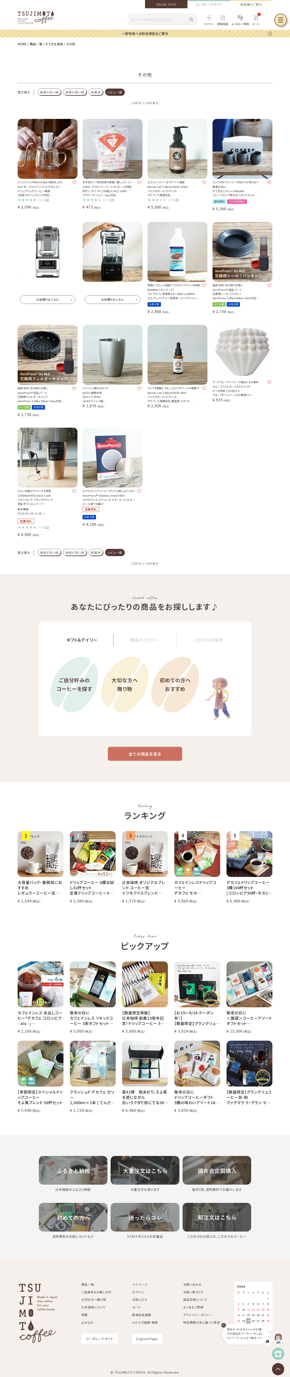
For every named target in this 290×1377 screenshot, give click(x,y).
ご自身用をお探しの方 (96, 1292)
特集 (84, 1315)
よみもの (87, 1322)
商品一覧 (36, 44)
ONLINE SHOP (166, 4)
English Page (147, 1338)
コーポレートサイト (208, 4)
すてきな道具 (54, 44)
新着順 (96, 92)
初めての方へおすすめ (175, 684)
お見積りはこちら (47, 299)
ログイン (209, 24)
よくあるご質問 (240, 24)
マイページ (140, 1284)
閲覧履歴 (222, 24)
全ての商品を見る (145, 754)
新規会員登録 (141, 1315)
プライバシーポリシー (197, 1315)
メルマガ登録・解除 (145, 1322)
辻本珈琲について (93, 1307)
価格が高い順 (74, 92)
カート (136, 1307)
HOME (22, 44)
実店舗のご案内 (251, 4)
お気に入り (139, 1299)
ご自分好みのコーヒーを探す (74, 684)
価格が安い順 (49, 92)
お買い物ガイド (193, 1292)
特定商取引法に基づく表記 (201, 1322)
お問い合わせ (192, 1284)
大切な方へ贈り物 (124, 684)
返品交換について (195, 1299)
